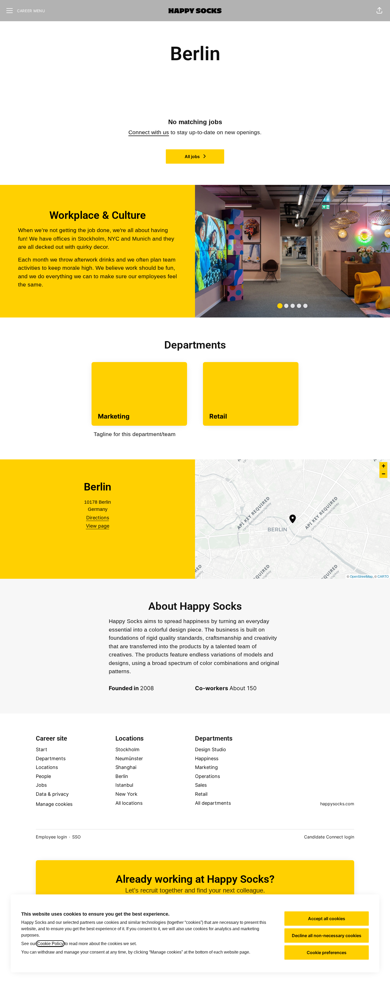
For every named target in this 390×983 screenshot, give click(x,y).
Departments (51, 758)
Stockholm (127, 749)
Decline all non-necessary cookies (326, 935)
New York (126, 794)
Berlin (121, 776)
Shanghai (125, 767)
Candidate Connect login (329, 837)
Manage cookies (54, 804)
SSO (76, 837)
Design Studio (210, 749)
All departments (213, 803)
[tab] (280, 305)
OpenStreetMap (361, 576)
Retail (201, 794)
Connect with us (148, 132)
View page (97, 526)
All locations (128, 803)
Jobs (41, 785)
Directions (97, 517)
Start (41, 749)
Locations (47, 767)
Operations (207, 776)
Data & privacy (52, 794)
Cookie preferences (326, 952)
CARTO (383, 576)
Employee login (51, 837)
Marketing (206, 767)
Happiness (206, 758)
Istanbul (124, 785)
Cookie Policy (50, 943)
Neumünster (129, 758)
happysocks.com (337, 803)
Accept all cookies (326, 918)
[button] (379, 10)
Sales (201, 785)
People (43, 776)
